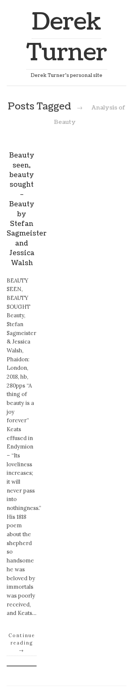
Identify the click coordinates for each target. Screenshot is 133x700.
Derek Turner (66, 37)
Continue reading (21, 642)
